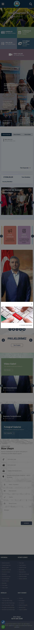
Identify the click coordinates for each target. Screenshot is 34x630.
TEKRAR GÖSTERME (26, 325)
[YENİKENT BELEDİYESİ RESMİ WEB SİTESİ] (17, 314)
